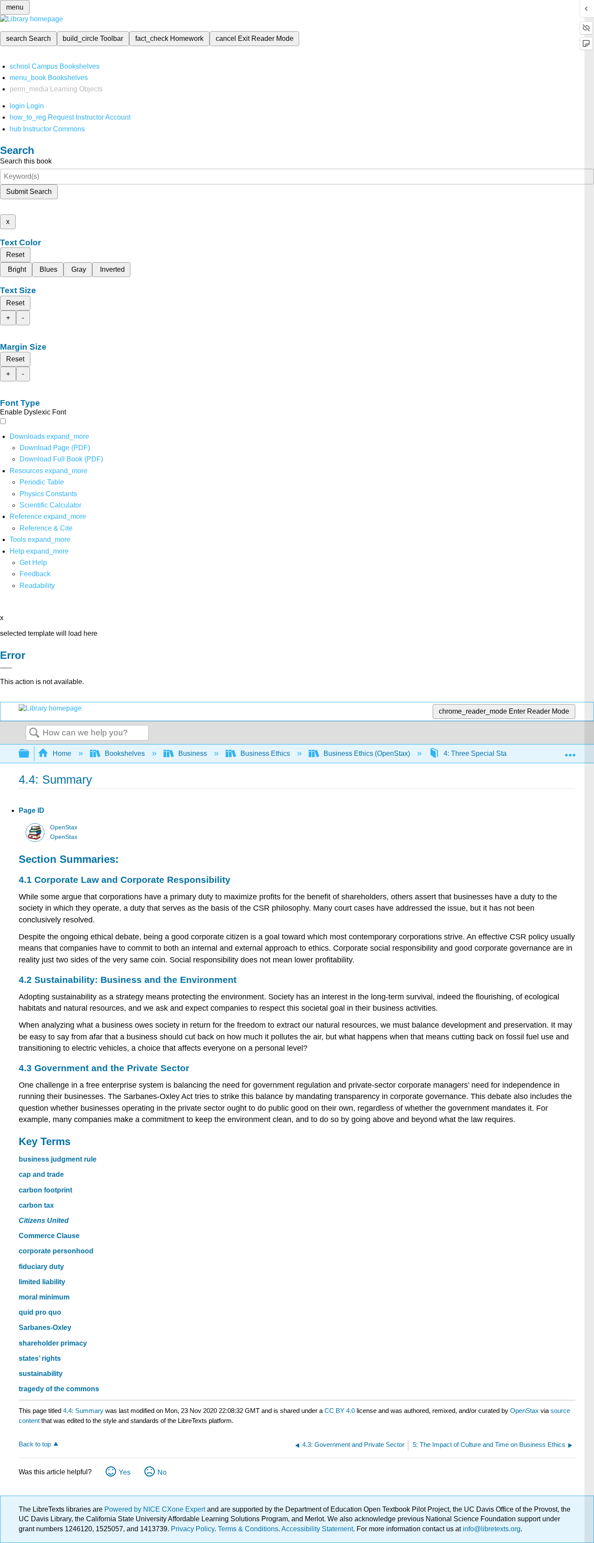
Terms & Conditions (248, 1529)
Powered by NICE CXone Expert (155, 1509)
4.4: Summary (83, 1410)
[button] (35, 574)
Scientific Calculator (50, 505)
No (162, 1472)
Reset (15, 254)
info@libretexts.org (491, 1529)
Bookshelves (125, 753)
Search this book (26, 161)
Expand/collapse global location (570, 751)
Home (62, 753)
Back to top (35, 1444)
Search (34, 733)
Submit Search (29, 191)
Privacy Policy (192, 1529)
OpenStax (63, 827)
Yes (124, 1472)
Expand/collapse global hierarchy (29, 754)
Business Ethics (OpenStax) (367, 753)
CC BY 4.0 (339, 1410)
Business (193, 753)
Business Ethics (265, 753)
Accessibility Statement (317, 1529)
